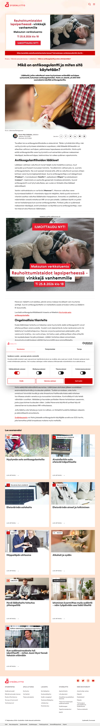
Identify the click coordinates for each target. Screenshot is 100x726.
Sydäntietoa (10, 687)
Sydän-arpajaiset (46, 697)
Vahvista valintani (50, 381)
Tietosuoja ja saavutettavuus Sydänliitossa (81, 704)
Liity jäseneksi (63, 694)
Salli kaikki (78, 381)
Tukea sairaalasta (28, 697)
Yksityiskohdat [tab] (50, 349)
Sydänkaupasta (21, 417)
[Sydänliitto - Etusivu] (14, 681)
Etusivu (7, 59)
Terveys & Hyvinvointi (11, 700)
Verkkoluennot (9, 703)
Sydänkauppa (63, 706)
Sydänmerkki (23, 724)
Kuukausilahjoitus (46, 694)
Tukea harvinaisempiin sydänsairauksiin (66, 702)
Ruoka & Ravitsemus (11, 697)
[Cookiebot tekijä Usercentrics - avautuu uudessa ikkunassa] (83, 343)
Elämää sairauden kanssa (19, 59)
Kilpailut (79, 694)
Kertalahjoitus (45, 691)
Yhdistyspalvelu (43, 724)
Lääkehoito (32, 59)
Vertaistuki (26, 694)
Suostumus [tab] (21, 349)
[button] (89, 5)
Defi (6, 724)
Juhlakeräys (44, 703)
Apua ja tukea (28, 687)
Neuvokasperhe (13, 724)
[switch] (39, 372)
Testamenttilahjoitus (47, 700)
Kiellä (21, 381)
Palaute (79, 700)
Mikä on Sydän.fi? (83, 687)
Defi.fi (61, 712)
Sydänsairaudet (10, 691)
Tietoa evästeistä (82, 709)
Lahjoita (44, 687)
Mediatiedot (80, 697)
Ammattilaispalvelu (55, 724)
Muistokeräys (45, 706)
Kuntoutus (26, 691)
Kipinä (65, 724)
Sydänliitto (63, 687)
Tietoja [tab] (79, 349)
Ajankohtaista (63, 691)
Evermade (92, 720)
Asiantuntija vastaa (83, 691)
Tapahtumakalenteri (65, 709)
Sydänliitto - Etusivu (20, 4)
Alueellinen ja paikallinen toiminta (66, 698)
